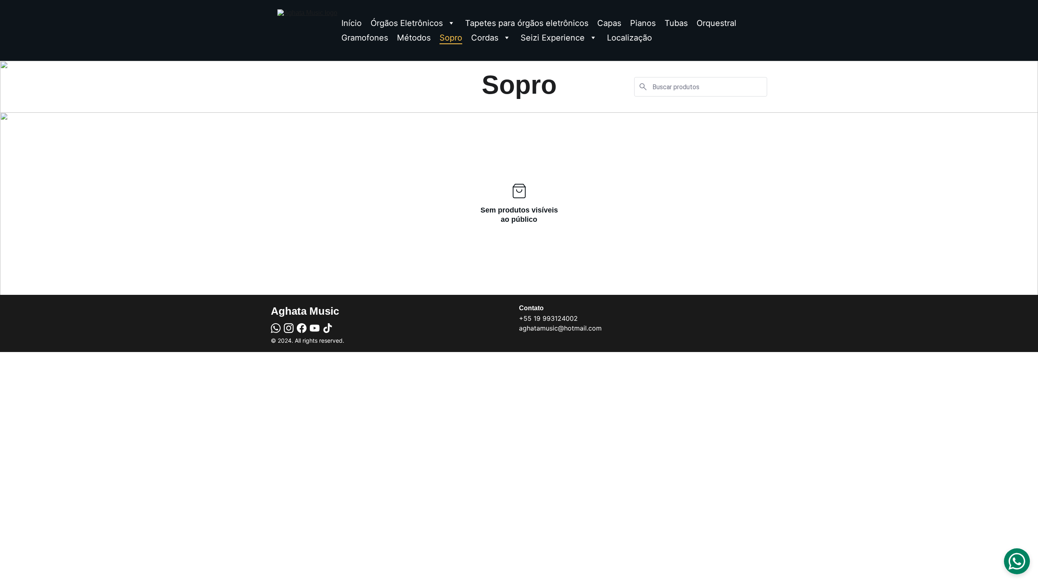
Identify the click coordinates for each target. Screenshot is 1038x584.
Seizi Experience (553, 38)
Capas (609, 23)
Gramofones (364, 38)
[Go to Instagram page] (289, 328)
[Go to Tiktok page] (327, 328)
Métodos (414, 38)
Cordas (484, 38)
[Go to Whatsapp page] (276, 328)
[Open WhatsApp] (1017, 561)
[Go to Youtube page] (315, 328)
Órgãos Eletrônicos (407, 23)
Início (351, 23)
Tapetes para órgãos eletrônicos (526, 23)
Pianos (643, 23)
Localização (629, 38)
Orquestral (716, 23)
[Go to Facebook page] (302, 328)
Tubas (676, 23)
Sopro (451, 38)
